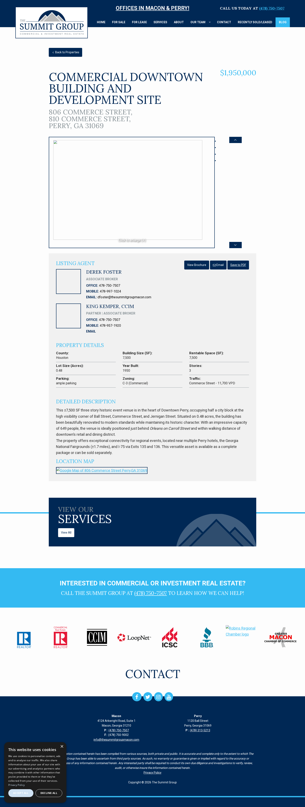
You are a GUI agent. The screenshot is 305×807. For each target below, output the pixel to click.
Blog (283, 22)
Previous (235, 140)
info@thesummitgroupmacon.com (116, 739)
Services (160, 22)
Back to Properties (67, 52)
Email (220, 265)
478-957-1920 (110, 326)
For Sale (118, 22)
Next (235, 245)
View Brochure (196, 265)
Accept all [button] (21, 793)
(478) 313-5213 (200, 730)
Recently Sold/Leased (255, 22)
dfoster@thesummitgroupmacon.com (124, 297)
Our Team (197, 22)
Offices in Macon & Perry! (152, 8)
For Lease (139, 22)
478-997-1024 (110, 291)
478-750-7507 (109, 286)
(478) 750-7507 (271, 8)
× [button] (61, 746)
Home (101, 22)
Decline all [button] (48, 793)
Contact (224, 22)
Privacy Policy (152, 772)
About (179, 22)
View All (66, 532)
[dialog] (35, 772)
